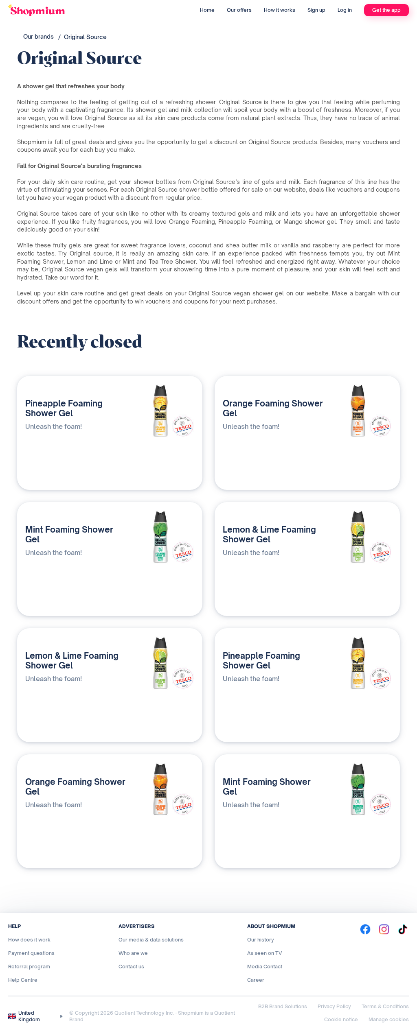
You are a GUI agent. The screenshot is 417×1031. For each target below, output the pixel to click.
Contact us (131, 966)
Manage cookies (389, 1019)
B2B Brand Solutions (282, 1006)
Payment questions (31, 953)
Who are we (133, 953)
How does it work (29, 940)
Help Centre (22, 980)
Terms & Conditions (385, 1006)
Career (255, 980)
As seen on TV (264, 953)
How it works (279, 10)
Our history (260, 940)
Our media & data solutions (151, 940)
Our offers (239, 10)
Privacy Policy (334, 1006)
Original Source (85, 36)
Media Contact (264, 966)
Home (207, 10)
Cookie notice (341, 1019)
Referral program (29, 966)
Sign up (316, 10)
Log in (345, 10)
